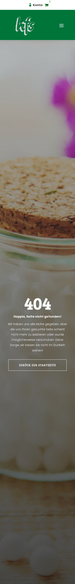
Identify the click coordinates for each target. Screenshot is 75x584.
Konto (38, 5)
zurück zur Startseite (37, 365)
